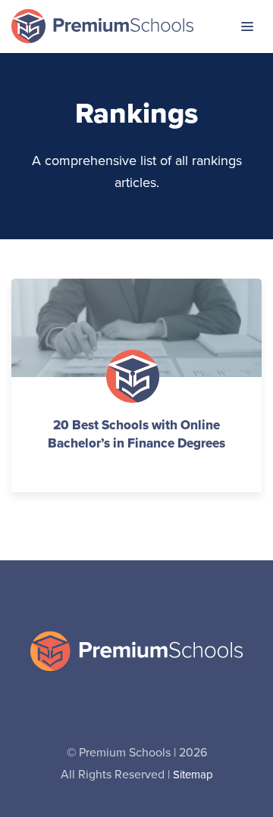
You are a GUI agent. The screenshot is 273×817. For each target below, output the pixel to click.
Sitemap (193, 775)
